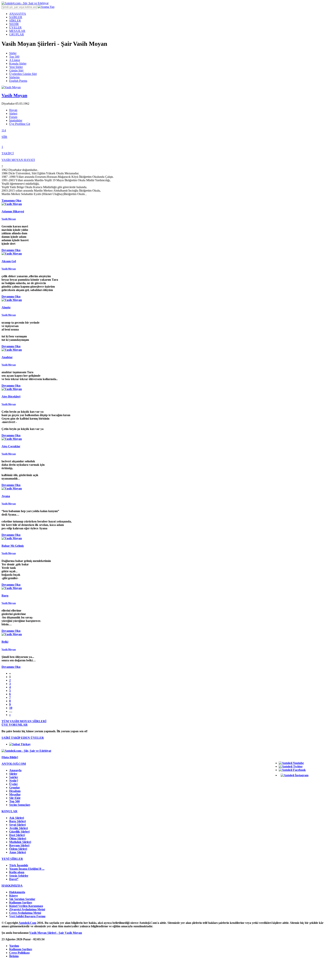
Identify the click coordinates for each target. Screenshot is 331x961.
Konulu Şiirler (17, 63)
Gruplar (14, 787)
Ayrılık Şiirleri (18, 828)
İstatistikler (15, 120)
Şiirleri (13, 113)
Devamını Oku (11, 250)
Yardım (14, 945)
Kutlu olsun (16, 872)
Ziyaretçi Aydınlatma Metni (27, 909)
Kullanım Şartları (20, 902)
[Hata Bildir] (10, 757)
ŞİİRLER (15, 20)
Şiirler (12, 53)
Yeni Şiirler (16, 67)
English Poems (18, 80)
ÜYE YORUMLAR (15, 724)
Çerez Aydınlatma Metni (25, 912)
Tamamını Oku (11, 200)
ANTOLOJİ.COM (14, 763)
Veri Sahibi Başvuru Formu (27, 916)
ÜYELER (15, 27)
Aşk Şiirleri (16, 817)
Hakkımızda (17, 892)
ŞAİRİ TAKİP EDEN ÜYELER (23, 737)
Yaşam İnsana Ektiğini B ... (26, 868)
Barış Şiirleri (17, 821)
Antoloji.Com (27, 922)
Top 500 (14, 56)
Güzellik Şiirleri (19, 831)
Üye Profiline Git (19, 123)
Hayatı (13, 110)
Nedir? (13, 780)
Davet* (13, 879)
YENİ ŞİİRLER (12, 858)
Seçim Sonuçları (19, 804)
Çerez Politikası (19, 952)
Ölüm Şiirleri (17, 838)
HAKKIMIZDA (12, 885)
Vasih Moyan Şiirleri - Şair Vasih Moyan (55, 932)
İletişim (14, 956)
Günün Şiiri (16, 70)
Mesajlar (15, 794)
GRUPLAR (16, 34)
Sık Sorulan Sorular (22, 899)
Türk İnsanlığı (18, 865)
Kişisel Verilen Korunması (26, 906)
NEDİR (14, 24)
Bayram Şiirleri (19, 845)
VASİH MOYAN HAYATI (18, 160)
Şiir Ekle (14, 797)
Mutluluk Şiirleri (20, 842)
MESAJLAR (17, 31)
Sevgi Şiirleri (17, 824)
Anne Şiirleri (17, 852)
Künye (13, 895)
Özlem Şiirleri (18, 848)
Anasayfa (15, 770)
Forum (13, 117)
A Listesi (14, 60)
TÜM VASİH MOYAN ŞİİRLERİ (24, 721)
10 (10, 707)
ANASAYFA (17, 13)
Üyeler (13, 784)
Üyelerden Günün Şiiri (23, 73)
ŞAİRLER (15, 17)
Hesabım (14, 791)
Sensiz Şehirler (18, 875)
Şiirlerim (14, 77)
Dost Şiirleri (17, 835)
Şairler (13, 777)
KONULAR (9, 811)
